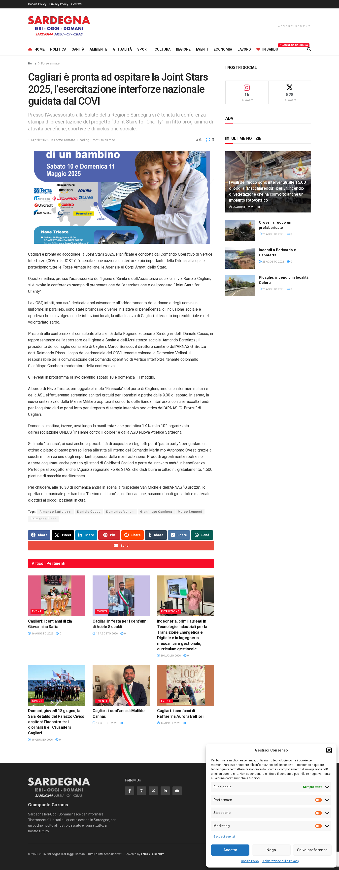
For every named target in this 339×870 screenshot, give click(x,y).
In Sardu (270, 48)
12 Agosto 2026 (106, 633)
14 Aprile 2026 (170, 723)
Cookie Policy (250, 861)
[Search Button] (309, 49)
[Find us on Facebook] (129, 790)
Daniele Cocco (89, 511)
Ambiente (98, 49)
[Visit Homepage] (59, 26)
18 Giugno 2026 (42, 739)
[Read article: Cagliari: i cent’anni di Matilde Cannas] (121, 685)
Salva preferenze (312, 850)
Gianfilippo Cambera (156, 511)
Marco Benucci (190, 511)
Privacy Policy (58, 4)
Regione (183, 49)
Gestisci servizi (224, 836)
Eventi (202, 49)
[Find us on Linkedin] (165, 790)
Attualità (122, 49)
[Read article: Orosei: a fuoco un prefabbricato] (240, 230)
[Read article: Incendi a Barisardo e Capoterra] (240, 258)
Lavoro (244, 49)
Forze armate (50, 63)
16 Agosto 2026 (42, 633)
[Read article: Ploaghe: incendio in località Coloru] (240, 285)
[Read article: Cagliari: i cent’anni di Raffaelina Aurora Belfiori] (185, 685)
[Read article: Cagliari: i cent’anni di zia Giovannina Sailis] (56, 595)
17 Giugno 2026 (106, 723)
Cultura (162, 49)
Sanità (78, 49)
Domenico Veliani (120, 511)
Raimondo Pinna (44, 519)
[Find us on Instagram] (141, 790)
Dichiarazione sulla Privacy (280, 861)
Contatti (76, 4)
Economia (223, 49)
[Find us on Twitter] (153, 790)
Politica (58, 49)
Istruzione (170, 611)
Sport (143, 49)
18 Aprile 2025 (38, 140)
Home (39, 49)
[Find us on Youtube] (177, 790)
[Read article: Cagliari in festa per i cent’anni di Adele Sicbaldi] (121, 595)
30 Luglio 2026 (170, 655)
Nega (271, 850)
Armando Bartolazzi (55, 511)
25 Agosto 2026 (243, 207)
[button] (329, 750)
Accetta (230, 850)
